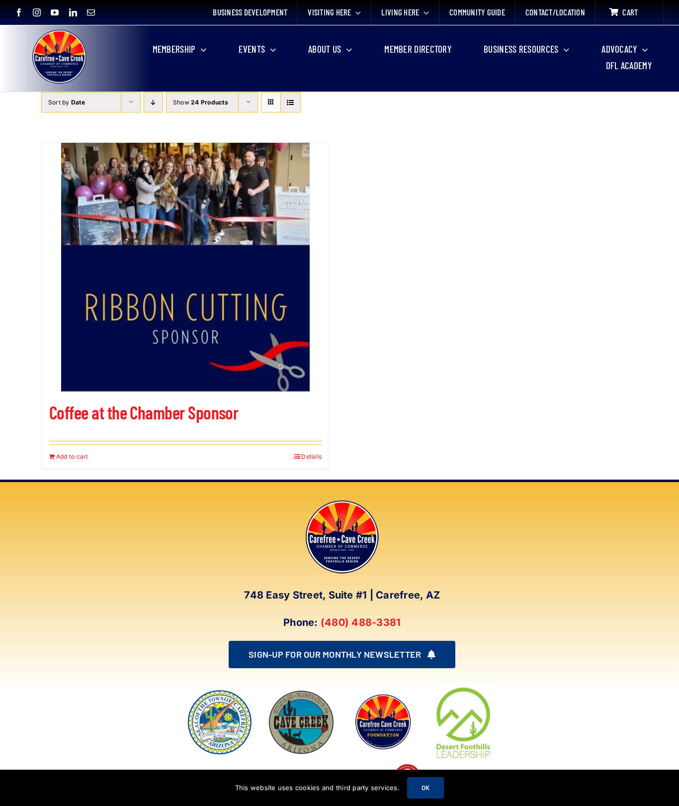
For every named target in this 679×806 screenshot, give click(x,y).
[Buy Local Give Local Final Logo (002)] (407, 766)
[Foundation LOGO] (382, 693)
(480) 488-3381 (361, 622)
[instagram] (37, 12)
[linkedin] (73, 12)
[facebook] (19, 12)
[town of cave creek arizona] (301, 693)
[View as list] (290, 102)
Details (311, 456)
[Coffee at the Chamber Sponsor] (185, 267)
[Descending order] (153, 102)
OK (425, 788)
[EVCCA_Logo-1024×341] (277, 766)
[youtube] (55, 12)
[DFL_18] (464, 687)
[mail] (91, 12)
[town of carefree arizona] (219, 693)
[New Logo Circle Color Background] (58, 31)
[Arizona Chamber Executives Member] (211, 766)
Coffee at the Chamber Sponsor (143, 412)
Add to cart (72, 456)
